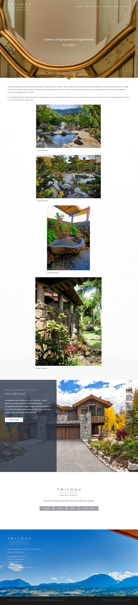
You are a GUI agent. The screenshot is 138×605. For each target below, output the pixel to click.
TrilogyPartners (19, 559)
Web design (49, 600)
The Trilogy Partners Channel (23, 567)
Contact (125, 6)
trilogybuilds (19, 564)
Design (79, 6)
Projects (96, 6)
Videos (116, 6)
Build (87, 6)
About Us (107, 6)
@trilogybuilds (17, 562)
